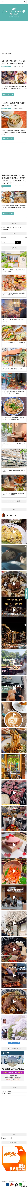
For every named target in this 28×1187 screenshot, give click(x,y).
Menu (4, 2)
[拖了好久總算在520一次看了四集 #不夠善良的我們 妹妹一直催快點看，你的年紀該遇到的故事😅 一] (14, 557)
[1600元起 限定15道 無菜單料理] (14, 975)
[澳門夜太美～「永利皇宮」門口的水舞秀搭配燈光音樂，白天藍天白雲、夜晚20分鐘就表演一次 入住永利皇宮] (14, 636)
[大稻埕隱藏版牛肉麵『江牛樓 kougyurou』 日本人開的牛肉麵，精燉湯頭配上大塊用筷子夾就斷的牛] (14, 1001)
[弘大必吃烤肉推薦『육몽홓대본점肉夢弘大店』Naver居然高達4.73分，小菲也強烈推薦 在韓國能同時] (14, 792)
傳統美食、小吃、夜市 (6, 66)
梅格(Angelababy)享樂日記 (14, 11)
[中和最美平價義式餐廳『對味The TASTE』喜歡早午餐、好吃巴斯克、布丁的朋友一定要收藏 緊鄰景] (14, 714)
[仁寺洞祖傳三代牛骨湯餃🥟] (14, 923)
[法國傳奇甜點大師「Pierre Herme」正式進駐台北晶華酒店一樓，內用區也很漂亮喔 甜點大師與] (14, 845)
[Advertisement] (14, 36)
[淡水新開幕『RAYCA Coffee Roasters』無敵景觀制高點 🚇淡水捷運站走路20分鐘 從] (14, 662)
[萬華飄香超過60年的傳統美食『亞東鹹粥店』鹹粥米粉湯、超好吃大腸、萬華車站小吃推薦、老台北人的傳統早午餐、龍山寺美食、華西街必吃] (14, 196)
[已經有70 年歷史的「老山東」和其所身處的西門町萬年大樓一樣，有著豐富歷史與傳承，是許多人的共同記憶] (14, 584)
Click (26, 593)
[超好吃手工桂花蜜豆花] (14, 897)
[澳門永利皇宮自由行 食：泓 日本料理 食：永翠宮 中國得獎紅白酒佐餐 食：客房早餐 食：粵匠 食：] (14, 610)
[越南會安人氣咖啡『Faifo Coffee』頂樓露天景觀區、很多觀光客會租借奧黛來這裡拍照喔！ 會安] (14, 766)
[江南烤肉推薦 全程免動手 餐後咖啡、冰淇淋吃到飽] (14, 949)
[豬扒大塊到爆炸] (14, 531)
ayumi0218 (15, 66)
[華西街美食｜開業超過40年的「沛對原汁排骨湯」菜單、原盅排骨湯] (14, 119)
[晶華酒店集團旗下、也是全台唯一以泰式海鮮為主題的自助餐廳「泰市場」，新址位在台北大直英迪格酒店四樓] (14, 871)
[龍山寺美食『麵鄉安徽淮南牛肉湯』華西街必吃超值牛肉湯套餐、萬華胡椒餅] (14, 77)
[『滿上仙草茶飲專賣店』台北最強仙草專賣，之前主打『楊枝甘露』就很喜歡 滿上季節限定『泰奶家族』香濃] (14, 688)
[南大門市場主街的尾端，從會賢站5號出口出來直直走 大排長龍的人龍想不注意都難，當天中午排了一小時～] (14, 818)
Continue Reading (8, 94)
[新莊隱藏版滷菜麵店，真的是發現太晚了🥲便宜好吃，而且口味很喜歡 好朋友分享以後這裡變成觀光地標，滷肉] (14, 740)
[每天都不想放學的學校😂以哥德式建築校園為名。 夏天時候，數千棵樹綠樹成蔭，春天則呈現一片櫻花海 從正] (14, 1027)
